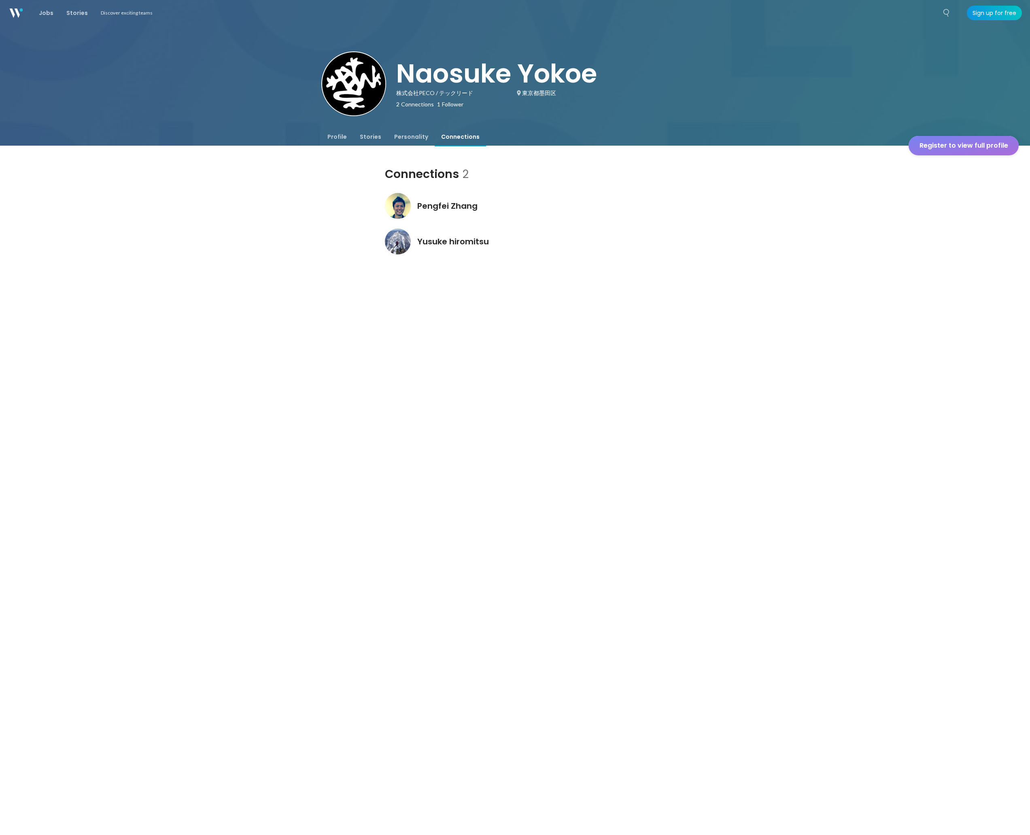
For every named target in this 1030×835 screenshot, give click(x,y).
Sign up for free (994, 13)
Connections (460, 137)
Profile (337, 137)
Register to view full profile (964, 145)
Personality (411, 137)
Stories (370, 137)
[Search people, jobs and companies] (947, 13)
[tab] (337, 136)
